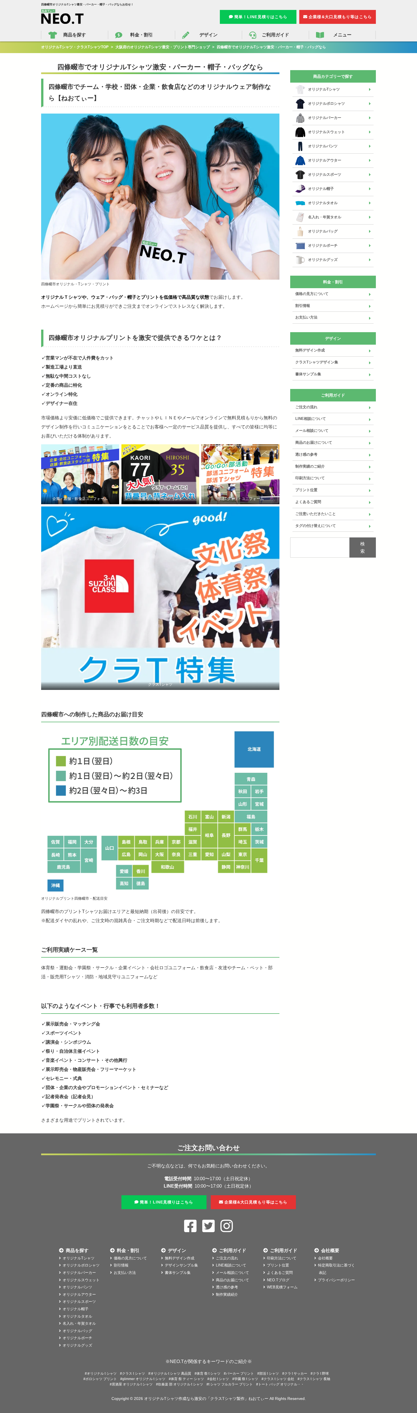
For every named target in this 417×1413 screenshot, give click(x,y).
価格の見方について (311, 294)
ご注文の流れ (306, 407)
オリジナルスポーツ (324, 174)
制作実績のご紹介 (310, 466)
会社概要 (325, 1258)
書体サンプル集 (308, 374)
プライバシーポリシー (336, 1280)
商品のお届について (232, 1280)
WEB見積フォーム (282, 1287)
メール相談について (311, 430)
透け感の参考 (306, 454)
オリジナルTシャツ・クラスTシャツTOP (75, 47)
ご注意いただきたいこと (315, 514)
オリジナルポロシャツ (326, 103)
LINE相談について (310, 418)
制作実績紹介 (227, 1294)
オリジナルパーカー (324, 118)
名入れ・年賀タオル (324, 217)
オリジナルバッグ (323, 231)
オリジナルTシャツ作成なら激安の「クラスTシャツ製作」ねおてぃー (206, 1398)
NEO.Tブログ (278, 1280)
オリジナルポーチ (323, 245)
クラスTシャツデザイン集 (316, 362)
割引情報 (302, 305)
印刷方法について (310, 478)
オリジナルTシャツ (324, 89)
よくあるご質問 (308, 502)
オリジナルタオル (323, 203)
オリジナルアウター (324, 160)
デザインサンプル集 (181, 1265)
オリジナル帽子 (321, 189)
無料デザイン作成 (310, 350)
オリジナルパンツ (323, 146)
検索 (362, 547)
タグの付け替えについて (315, 526)
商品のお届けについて (313, 442)
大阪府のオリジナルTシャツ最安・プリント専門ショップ (162, 47)
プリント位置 (306, 490)
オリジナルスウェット (326, 132)
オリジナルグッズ (323, 260)
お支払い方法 (306, 317)
